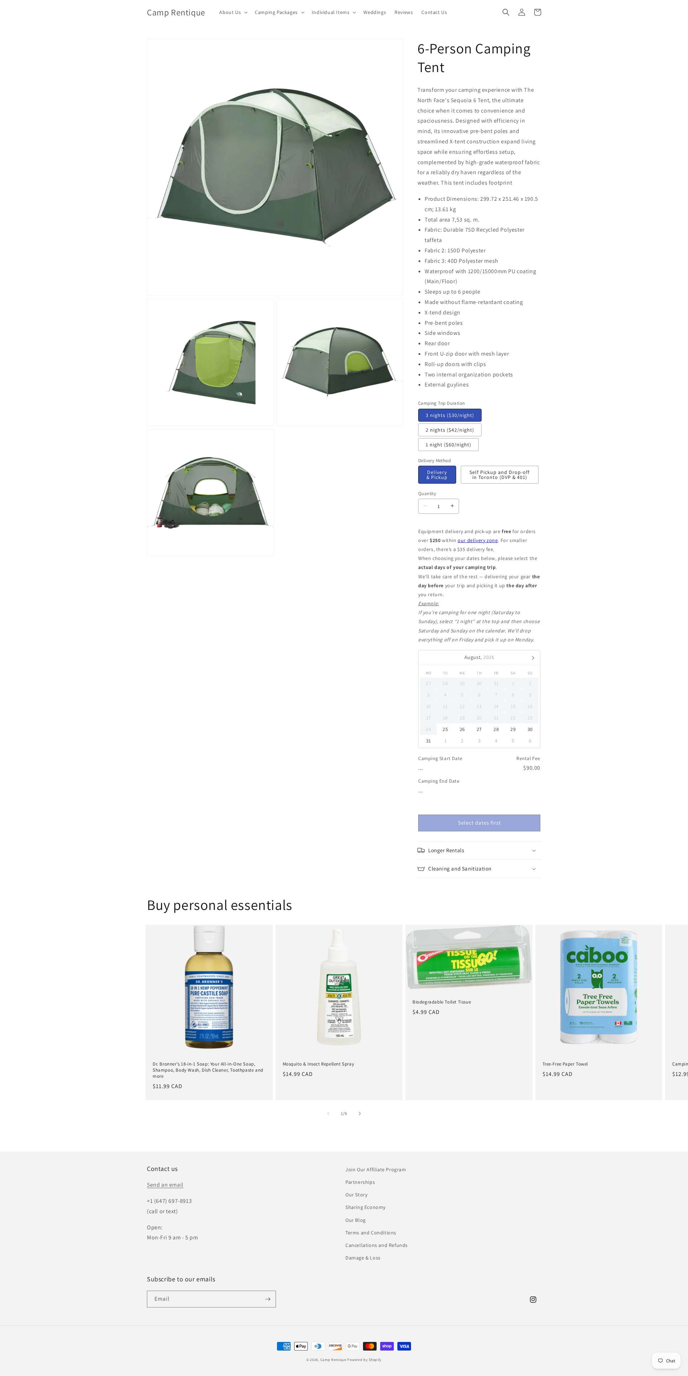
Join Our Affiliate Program (375, 1169)
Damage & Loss (363, 1257)
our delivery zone (478, 540)
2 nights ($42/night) (450, 430)
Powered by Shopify (364, 1359)
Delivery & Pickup (437, 474)
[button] (232, 12)
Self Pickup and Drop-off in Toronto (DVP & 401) (499, 474)
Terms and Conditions (370, 1232)
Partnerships (360, 1182)
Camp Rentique (333, 1359)
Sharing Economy (365, 1207)
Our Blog (355, 1220)
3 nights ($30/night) (450, 415)
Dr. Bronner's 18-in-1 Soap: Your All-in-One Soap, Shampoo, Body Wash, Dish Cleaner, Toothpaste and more (208, 1070)
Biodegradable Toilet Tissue (441, 1002)
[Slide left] (328, 1113)
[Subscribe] (268, 1299)
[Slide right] (360, 1113)
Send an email (165, 1184)
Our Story (356, 1194)
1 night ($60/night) (448, 444)
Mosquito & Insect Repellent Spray (318, 1064)
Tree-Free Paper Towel (565, 1064)
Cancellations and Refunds (376, 1245)
